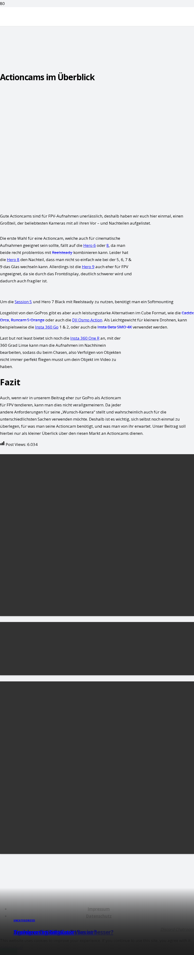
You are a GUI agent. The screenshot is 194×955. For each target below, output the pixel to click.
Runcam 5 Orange (27, 320)
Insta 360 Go (46, 327)
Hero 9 (88, 266)
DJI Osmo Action (87, 320)
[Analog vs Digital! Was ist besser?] (42, 671)
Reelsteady (62, 252)
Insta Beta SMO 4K (114, 327)
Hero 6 (89, 245)
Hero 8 (13, 259)
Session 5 (23, 301)
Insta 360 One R (84, 338)
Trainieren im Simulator (43, 932)
